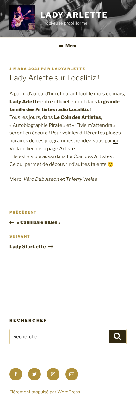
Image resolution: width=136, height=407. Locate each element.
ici (115, 141)
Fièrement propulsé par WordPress (44, 391)
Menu (71, 45)
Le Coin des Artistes (89, 156)
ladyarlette (68, 69)
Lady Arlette (74, 15)
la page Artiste (58, 148)
